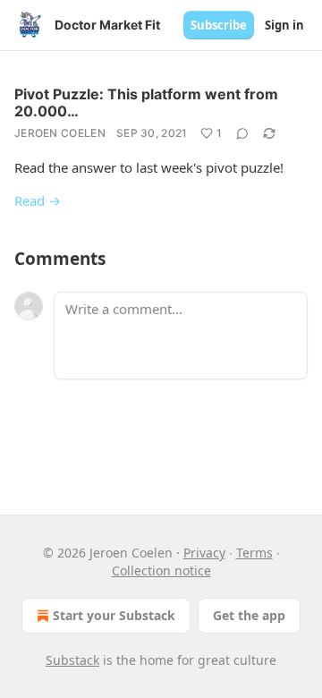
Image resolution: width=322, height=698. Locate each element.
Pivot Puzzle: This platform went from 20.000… (146, 102)
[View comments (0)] (242, 133)
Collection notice (161, 570)
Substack (72, 659)
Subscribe (219, 25)
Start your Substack (114, 615)
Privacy (204, 552)
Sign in (284, 25)
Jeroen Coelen (60, 133)
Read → (37, 200)
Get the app (249, 615)
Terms (254, 552)
